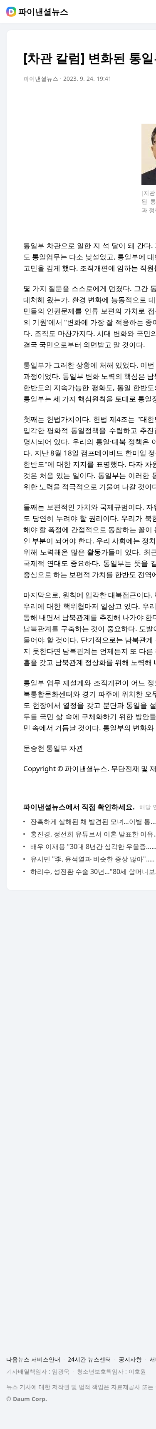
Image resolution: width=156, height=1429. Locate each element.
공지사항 (130, 1359)
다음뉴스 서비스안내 (33, 1359)
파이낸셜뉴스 (43, 11)
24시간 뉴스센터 (89, 1359)
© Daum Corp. (26, 1398)
